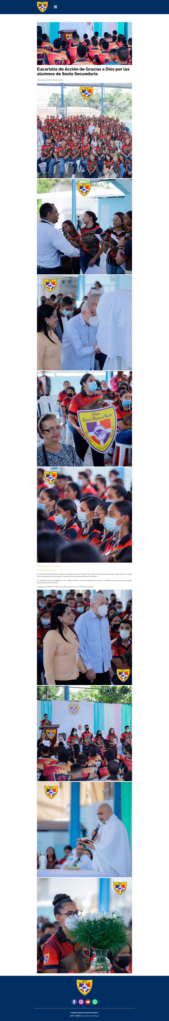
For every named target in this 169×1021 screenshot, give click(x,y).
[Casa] (42, 6)
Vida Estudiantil (57, 80)
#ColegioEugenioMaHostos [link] (46, 566)
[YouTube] (88, 1002)
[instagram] (81, 1002)
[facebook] (74, 1002)
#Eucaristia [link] (52, 570)
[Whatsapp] (95, 1002)
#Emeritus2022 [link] (42, 570)
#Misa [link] (58, 566)
